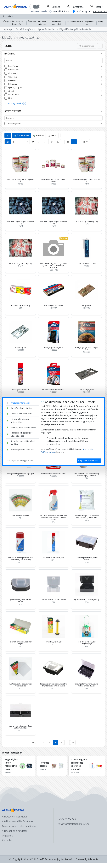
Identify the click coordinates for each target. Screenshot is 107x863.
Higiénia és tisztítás (89, 23)
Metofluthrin (13, 94)
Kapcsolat (7, 16)
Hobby (100, 21)
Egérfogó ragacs (15, 87)
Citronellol (12, 77)
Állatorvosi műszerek (42, 23)
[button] (55, 7)
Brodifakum (13, 66)
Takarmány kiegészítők (56, 23)
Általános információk (20, 403)
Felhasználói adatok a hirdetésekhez (20, 420)
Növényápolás (72, 21)
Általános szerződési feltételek (17, 821)
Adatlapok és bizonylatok (14, 830)
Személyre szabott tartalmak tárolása (23, 443)
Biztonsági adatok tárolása (22, 449)
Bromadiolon (14, 69)
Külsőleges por (14, 123)
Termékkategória (24, 29)
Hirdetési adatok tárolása (21, 408)
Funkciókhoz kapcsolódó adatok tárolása (22, 434)
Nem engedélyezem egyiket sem (20, 460)
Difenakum (12, 84)
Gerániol (12, 91)
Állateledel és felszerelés (17, 23)
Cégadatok (7, 835)
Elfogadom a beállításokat (89, 460)
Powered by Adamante (87, 859)
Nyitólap (8, 21)
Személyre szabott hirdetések (23, 427)
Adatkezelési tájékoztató (14, 816)
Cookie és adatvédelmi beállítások (19, 826)
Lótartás (80, 21)
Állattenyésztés (34, 21)
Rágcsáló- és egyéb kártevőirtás (75, 29)
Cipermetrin (13, 73)
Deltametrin (13, 80)
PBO (10, 98)
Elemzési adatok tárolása (21, 413)
